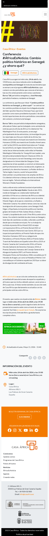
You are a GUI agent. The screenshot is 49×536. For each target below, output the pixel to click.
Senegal (14, 73)
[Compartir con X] (35, 357)
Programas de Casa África (13, 460)
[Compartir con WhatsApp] (39, 357)
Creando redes (9, 477)
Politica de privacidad (24, 534)
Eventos (21, 49)
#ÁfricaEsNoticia (29, 73)
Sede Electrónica (10, 6)
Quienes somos (9, 457)
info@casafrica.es (27, 494)
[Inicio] (10, 14)
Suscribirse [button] (24, 417)
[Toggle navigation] (45, 14)
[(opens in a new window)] (24, 328)
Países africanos (9, 463)
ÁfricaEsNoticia (9, 470)
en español (21, 310)
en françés (31, 310)
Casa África (9, 49)
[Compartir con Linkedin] (44, 357)
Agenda (6, 474)
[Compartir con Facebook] (30, 357)
